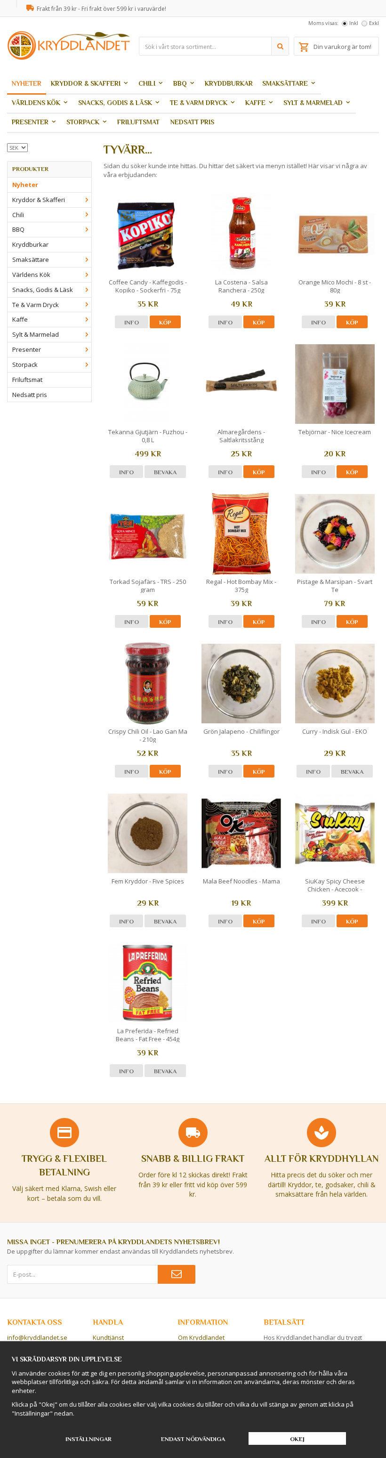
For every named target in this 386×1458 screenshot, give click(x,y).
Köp (165, 322)
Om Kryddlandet (201, 1337)
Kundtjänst (108, 1337)
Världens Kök (36, 102)
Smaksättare (285, 83)
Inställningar (88, 1438)
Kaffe (255, 102)
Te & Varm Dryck (198, 102)
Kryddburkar (229, 83)
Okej (297, 1438)
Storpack (82, 122)
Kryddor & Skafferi (86, 83)
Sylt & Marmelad (313, 102)
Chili (146, 83)
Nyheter (26, 83)
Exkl (374, 22)
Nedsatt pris (192, 122)
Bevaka (165, 472)
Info (131, 322)
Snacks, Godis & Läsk (115, 102)
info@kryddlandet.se (37, 1337)
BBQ (180, 83)
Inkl (353, 22)
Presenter (30, 122)
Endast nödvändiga (193, 1438)
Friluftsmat (138, 122)
